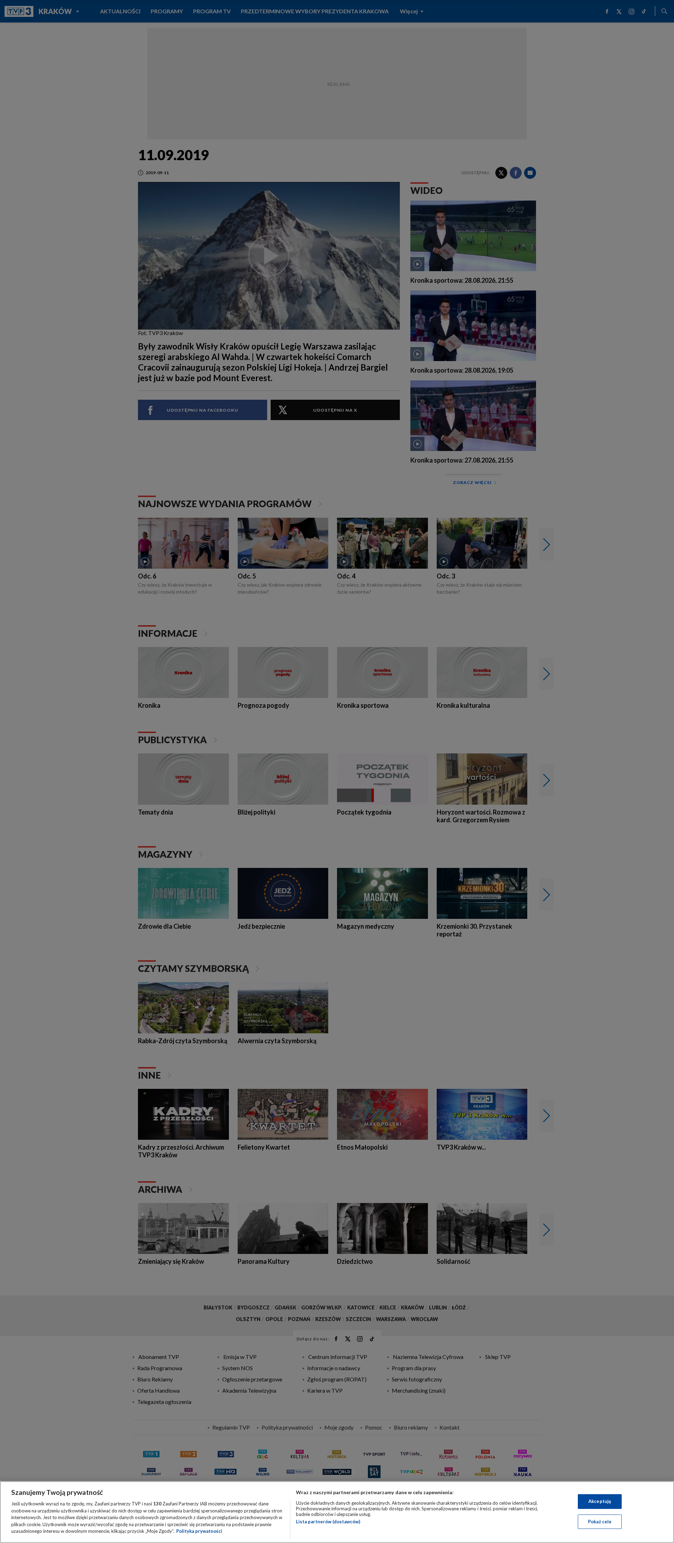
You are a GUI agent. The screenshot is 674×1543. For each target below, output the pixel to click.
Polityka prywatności (199, 1531)
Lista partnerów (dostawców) (328, 1521)
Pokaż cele (600, 1521)
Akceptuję (599, 1501)
